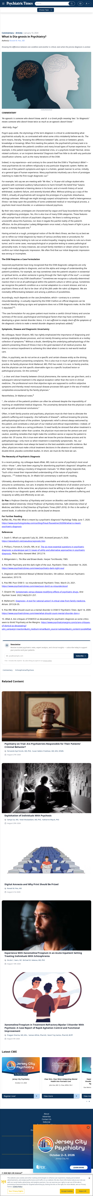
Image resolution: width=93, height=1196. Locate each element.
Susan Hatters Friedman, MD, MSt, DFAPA (48, 751)
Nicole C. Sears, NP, (14, 960)
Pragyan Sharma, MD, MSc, (17, 1035)
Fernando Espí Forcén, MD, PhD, (19, 751)
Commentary (7, 670)
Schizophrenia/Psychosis (24, 670)
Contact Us (46, 1119)
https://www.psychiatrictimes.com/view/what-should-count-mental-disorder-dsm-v (41, 613)
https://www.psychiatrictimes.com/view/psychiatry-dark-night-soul (33, 568)
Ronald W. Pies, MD (14, 888)
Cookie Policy (17, 1187)
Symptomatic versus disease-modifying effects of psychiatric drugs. (47, 591)
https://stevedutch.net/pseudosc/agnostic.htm (23, 541)
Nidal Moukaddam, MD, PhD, (30, 820)
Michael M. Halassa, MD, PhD (34, 960)
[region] (46, 1185)
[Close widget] (88, 1127)
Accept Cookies (67, 1191)
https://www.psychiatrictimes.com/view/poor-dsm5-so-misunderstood (35, 586)
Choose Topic (44, 10)
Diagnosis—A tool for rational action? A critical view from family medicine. (51, 600)
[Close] (89, 1178)
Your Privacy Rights (16, 1191)
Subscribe (79, 656)
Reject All (82, 1191)
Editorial (46, 1122)
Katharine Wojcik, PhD (50, 820)
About (46, 1114)
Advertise (47, 1116)
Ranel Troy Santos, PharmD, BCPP (60, 1035)
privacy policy (47, 661)
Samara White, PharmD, (38, 1035)
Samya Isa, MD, (13, 820)
